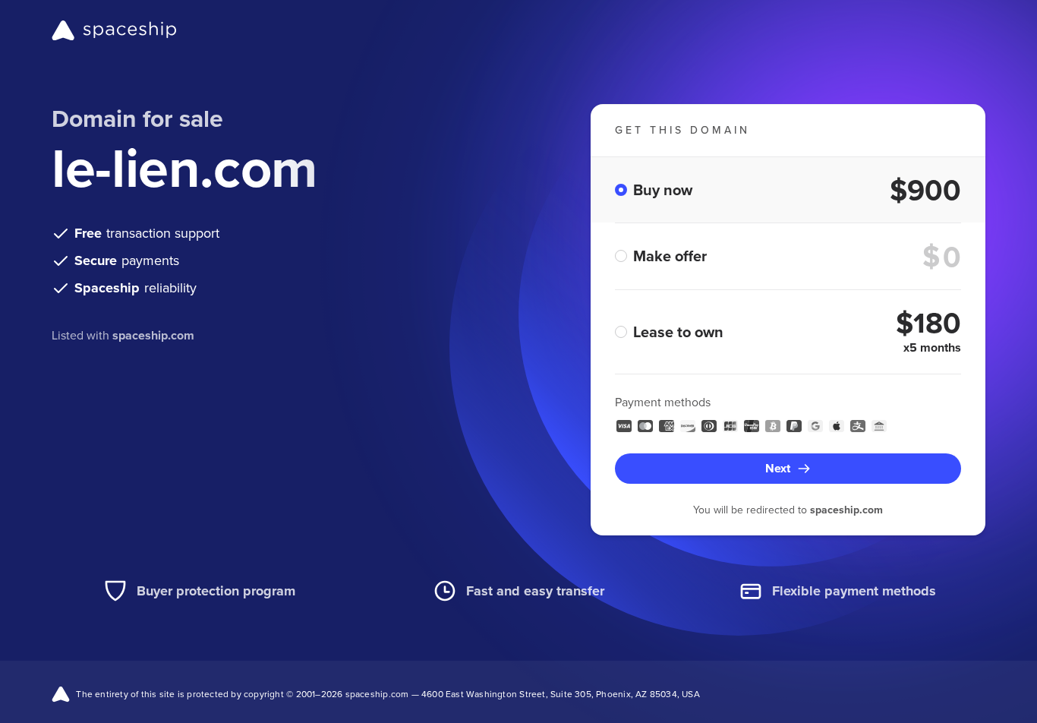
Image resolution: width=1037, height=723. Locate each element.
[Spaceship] (114, 30)
